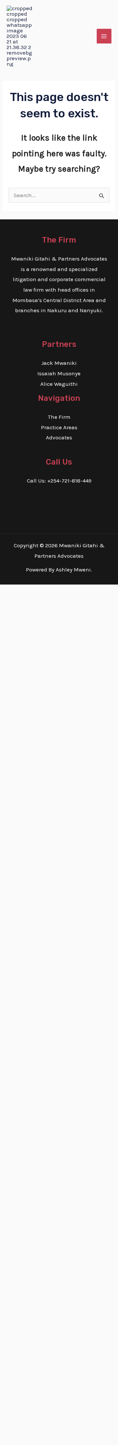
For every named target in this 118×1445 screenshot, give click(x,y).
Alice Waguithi (59, 384)
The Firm (59, 417)
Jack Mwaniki (59, 363)
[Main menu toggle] (104, 36)
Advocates (59, 437)
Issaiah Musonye (59, 373)
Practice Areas (59, 427)
